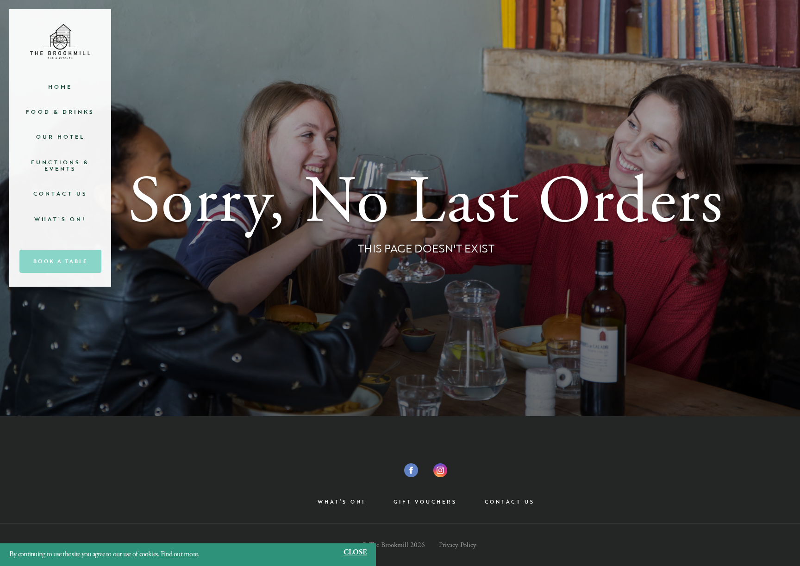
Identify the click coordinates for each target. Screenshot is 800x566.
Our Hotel (60, 136)
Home (60, 86)
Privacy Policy (457, 545)
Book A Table (60, 261)
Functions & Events (60, 165)
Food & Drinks (60, 111)
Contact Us (60, 193)
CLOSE (355, 552)
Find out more (179, 554)
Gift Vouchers (425, 501)
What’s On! (60, 219)
